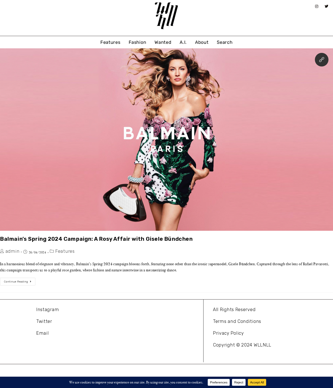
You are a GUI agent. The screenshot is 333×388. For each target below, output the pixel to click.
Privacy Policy (228, 333)
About (202, 42)
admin (12, 251)
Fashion (137, 42)
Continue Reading (19, 280)
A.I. (183, 42)
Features (110, 42)
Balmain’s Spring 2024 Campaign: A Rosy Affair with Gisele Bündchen (96, 239)
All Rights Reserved (234, 309)
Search (224, 42)
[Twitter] (326, 6)
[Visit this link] (321, 59)
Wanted (162, 42)
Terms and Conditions (237, 321)
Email (42, 333)
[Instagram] (316, 6)
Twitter (44, 321)
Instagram (47, 309)
